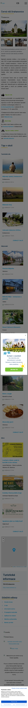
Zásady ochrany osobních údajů (19, 688)
